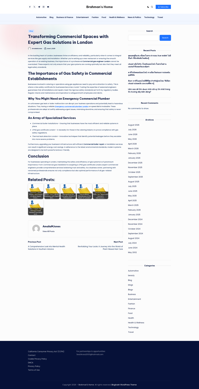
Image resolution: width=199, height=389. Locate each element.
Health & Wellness (136, 322)
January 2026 (134, 158)
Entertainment (134, 299)
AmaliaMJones (52, 226)
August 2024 (133, 238)
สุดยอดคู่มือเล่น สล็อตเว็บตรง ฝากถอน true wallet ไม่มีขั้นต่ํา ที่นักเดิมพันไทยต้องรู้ (149, 57)
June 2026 (132, 134)
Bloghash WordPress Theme (124, 384)
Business (132, 294)
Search (149, 31)
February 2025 (134, 210)
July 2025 (132, 186)
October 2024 (134, 229)
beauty (131, 275)
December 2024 (135, 219)
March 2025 (133, 205)
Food (130, 313)
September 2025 (135, 177)
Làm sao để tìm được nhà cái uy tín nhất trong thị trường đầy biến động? (149, 90)
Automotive (133, 271)
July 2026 (132, 129)
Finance (131, 308)
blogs (130, 285)
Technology (133, 327)
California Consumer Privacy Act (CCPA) (46, 351)
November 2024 (135, 224)
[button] (163, 7)
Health (131, 318)
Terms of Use (34, 370)
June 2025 (132, 191)
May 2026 (132, 139)
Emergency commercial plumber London (71, 106)
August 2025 (133, 181)
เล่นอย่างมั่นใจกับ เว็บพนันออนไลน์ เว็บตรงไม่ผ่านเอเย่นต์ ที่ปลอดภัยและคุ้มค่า (147, 65)
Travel (131, 332)
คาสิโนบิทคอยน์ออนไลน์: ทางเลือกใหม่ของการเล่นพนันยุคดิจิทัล (149, 73)
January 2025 (134, 214)
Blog (31, 31)
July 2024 (132, 243)
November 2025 (135, 167)
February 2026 (134, 153)
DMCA (30, 362)
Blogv (130, 289)
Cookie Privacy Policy (37, 359)
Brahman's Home (99, 7)
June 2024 (132, 247)
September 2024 (135, 233)
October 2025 (134, 172)
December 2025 (135, 162)
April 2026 (132, 144)
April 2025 (132, 200)
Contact (31, 355)
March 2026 (133, 148)
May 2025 (132, 195)
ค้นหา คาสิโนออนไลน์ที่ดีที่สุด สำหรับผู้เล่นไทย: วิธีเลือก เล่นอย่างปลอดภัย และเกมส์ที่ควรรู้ (149, 82)
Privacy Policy (34, 366)
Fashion (131, 304)
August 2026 (133, 125)
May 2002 (132, 252)
